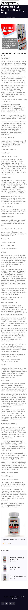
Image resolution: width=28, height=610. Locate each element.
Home (2, 17)
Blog (7, 17)
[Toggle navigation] (26, 3)
